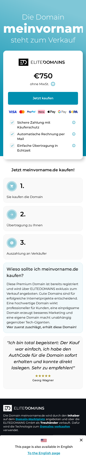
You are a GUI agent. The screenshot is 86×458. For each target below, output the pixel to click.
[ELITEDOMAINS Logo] (43, 408)
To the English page (44, 453)
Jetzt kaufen (43, 98)
